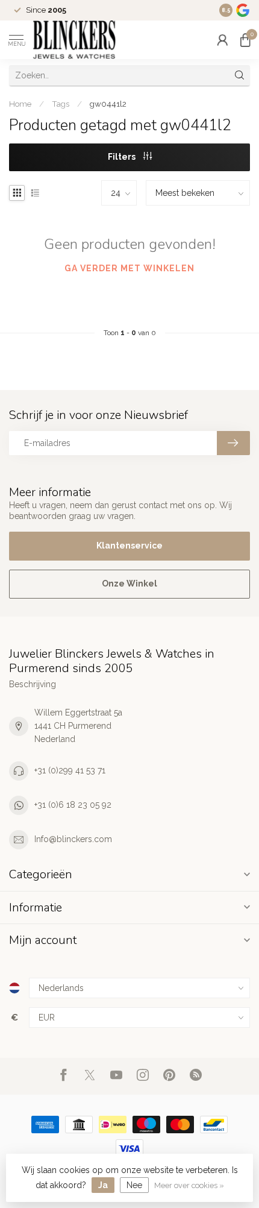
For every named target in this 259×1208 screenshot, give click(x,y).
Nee (134, 1185)
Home (20, 104)
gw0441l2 (108, 104)
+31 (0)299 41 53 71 (69, 770)
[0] (245, 40)
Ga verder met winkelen (129, 268)
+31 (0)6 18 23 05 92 (72, 805)
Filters (122, 157)
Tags (60, 104)
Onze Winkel (129, 583)
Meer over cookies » (189, 1185)
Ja (103, 1185)
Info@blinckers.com (73, 839)
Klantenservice (129, 545)
